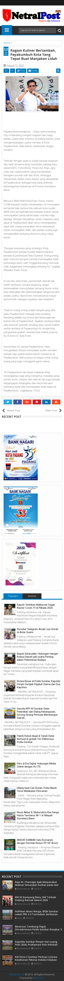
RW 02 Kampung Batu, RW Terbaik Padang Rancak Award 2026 (35, 899)
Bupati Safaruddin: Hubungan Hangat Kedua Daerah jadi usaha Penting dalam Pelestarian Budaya (37, 656)
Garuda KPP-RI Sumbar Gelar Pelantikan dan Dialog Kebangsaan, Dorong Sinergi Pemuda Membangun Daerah (37, 713)
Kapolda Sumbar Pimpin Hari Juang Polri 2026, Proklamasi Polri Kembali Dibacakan (36, 944)
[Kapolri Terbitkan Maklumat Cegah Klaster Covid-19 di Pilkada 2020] (9, 609)
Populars (13, 596)
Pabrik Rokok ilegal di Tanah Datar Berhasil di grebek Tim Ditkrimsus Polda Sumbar (35, 739)
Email (34, 70)
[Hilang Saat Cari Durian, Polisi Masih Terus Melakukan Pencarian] (9, 792)
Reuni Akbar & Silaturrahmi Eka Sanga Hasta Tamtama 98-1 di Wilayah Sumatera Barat (38, 815)
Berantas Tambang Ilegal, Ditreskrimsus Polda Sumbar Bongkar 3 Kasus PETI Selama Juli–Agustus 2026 (38, 929)
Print (22, 70)
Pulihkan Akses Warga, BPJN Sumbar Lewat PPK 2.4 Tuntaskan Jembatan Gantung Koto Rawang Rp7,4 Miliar (36, 914)
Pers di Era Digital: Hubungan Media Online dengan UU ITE (36, 765)
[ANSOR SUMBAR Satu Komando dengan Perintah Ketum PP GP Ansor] (9, 844)
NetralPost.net (16, 974)
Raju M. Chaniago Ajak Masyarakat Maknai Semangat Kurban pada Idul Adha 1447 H (36, 884)
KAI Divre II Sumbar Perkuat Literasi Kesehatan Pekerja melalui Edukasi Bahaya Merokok (36, 959)
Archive (32, 596)
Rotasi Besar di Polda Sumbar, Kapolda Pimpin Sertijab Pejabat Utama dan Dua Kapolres (38, 684)
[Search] (59, 30)
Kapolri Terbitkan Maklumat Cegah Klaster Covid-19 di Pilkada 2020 (36, 606)
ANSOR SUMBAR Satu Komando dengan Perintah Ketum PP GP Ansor (37, 841)
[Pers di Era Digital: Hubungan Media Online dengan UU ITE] (9, 768)
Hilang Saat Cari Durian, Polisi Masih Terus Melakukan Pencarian (37, 789)
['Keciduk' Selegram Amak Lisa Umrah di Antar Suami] (9, 633)
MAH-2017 (38, 978)
